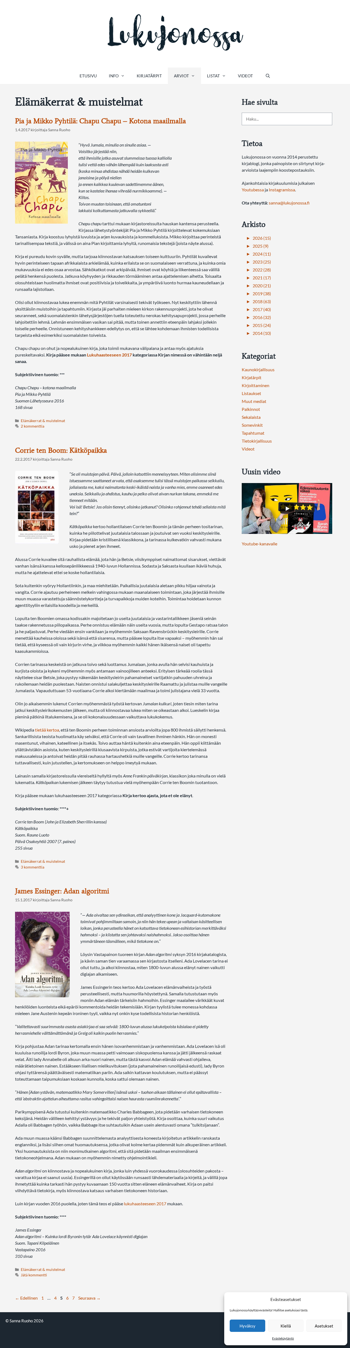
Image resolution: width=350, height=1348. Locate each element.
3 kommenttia (32, 867)
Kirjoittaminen (255, 385)
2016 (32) (262, 317)
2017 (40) (262, 309)
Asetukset (324, 1325)
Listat (213, 75)
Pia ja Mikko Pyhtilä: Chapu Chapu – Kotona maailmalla (100, 120)
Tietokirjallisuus (257, 440)
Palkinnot (251, 409)
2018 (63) (262, 301)
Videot (245, 75)
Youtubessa (253, 189)
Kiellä (286, 1325)
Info (114, 75)
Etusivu (88, 75)
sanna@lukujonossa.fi (289, 202)
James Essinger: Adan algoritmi (62, 891)
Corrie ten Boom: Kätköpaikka (61, 450)
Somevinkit (252, 425)
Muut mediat (254, 401)
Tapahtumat (253, 432)
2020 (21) (262, 285)
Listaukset (251, 393)
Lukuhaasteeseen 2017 (109, 354)
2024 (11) (262, 253)
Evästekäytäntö (283, 1338)
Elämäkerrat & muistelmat (43, 421)
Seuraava (89, 1297)
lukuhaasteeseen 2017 (145, 1203)
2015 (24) (262, 325)
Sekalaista (251, 417)
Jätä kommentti (34, 1275)
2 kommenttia (32, 426)
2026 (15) (262, 238)
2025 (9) (261, 245)
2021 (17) (262, 277)
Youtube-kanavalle (259, 543)
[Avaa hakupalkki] (267, 76)
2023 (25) (262, 261)
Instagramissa (282, 189)
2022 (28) (262, 269)
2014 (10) (262, 333)
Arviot (181, 75)
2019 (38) (262, 293)
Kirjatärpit (149, 75)
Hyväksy (247, 1325)
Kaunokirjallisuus (258, 369)
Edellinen (26, 1297)
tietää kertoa (47, 729)
